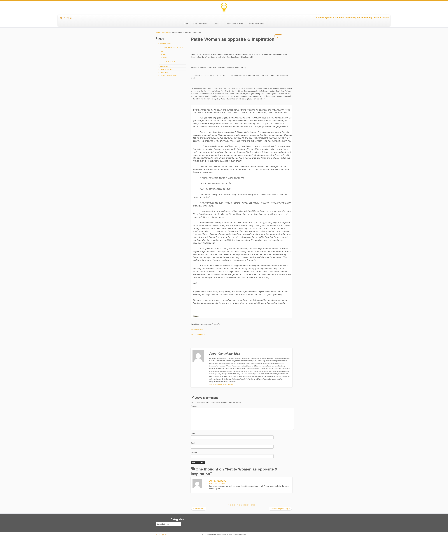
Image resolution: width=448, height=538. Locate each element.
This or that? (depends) (280, 508)
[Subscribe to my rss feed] (72, 17)
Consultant (216, 23)
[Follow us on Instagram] (64, 17)
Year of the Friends (198, 334)
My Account (164, 66)
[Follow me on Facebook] (68, 17)
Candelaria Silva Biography (173, 47)
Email (193, 443)
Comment (195, 406)
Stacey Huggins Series (234, 23)
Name (193, 433)
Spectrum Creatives (240, 534)
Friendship (166, 32)
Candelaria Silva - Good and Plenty (216, 534)
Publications (164, 72)
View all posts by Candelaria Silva (221, 384)
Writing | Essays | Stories (168, 75)
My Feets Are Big (197, 329)
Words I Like (198, 508)
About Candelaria (199, 23)
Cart (161, 51)
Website (194, 452)
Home (186, 23)
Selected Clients (170, 62)
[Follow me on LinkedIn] (61, 17)
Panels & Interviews (256, 23)
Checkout (163, 55)
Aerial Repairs (217, 480)
